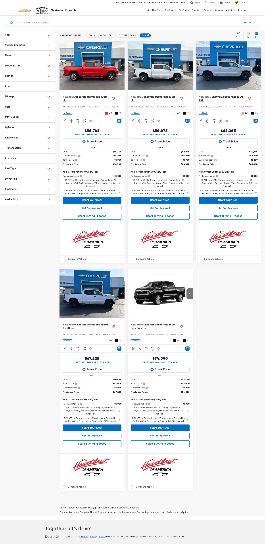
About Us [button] (230, 10)
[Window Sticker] (119, 121)
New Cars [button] (157, 10)
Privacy (102, 537)
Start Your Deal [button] (92, 200)
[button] (121, 66)
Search (247, 23)
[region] (92, 172)
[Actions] (118, 99)
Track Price (94, 141)
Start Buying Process (92, 216)
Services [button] (218, 10)
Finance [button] (207, 10)
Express (242, 10)
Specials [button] (196, 10)
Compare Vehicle (77, 259)
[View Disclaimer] (90, 121)
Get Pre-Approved (92, 208)
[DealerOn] (53, 536)
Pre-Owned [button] (170, 10)
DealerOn (84, 537)
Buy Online (184, 10)
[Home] (148, 10)
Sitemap (93, 537)
